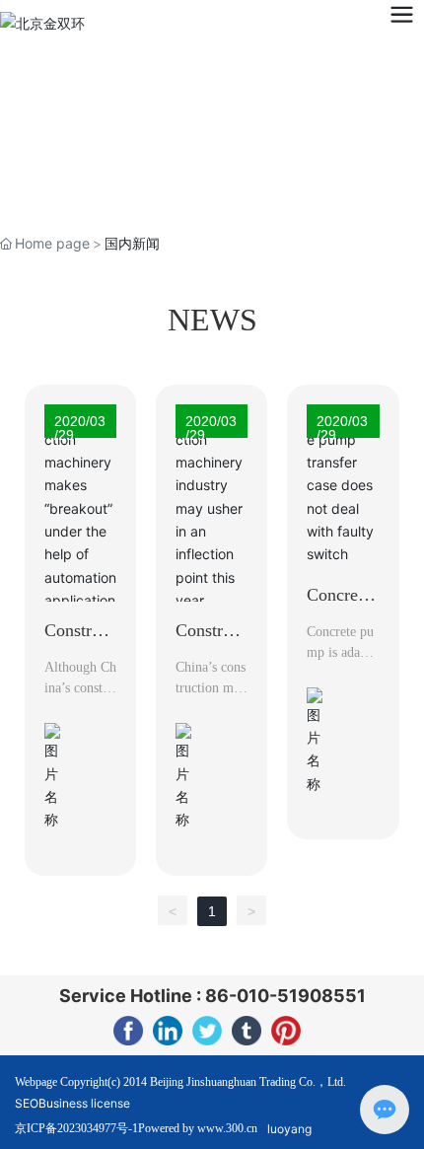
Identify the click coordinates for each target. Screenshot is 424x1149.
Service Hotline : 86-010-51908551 (212, 995)
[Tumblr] (246, 1030)
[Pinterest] (286, 1030)
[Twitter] (207, 1030)
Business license (84, 1103)
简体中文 (150, 22)
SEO (26, 1103)
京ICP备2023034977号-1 (76, 1128)
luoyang (289, 1128)
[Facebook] (128, 1030)
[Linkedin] (167, 1030)
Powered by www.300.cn (197, 1128)
